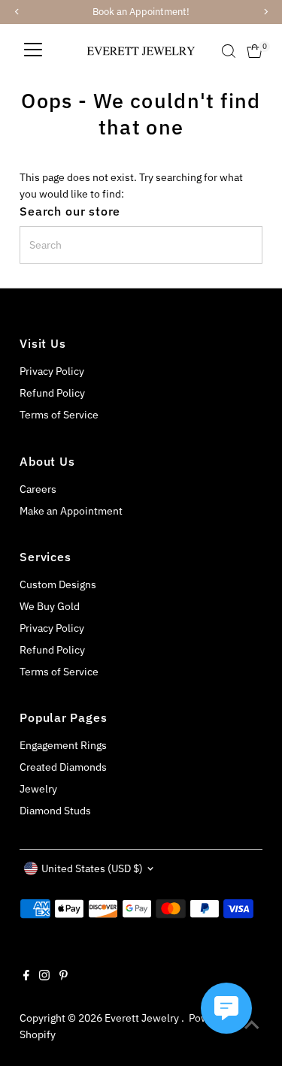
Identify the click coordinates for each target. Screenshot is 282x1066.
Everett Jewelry (143, 1018)
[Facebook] (26, 977)
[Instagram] (44, 977)
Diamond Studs (55, 810)
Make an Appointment (71, 511)
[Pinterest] (63, 977)
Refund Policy (52, 393)
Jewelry (38, 789)
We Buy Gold (50, 606)
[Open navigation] (33, 51)
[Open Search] (228, 51)
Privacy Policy (52, 371)
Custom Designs (58, 584)
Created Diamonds (63, 767)
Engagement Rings (63, 745)
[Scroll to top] (252, 1025)
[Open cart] (254, 51)
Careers (38, 489)
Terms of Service (59, 414)
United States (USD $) (92, 868)
